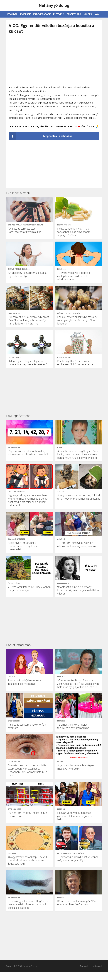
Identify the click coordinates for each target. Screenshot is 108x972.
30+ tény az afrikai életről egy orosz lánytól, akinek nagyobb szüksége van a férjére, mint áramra (28, 320)
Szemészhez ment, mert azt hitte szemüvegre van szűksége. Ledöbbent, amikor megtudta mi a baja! (27, 770)
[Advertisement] (54, 60)
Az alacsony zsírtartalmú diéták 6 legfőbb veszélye (27, 274)
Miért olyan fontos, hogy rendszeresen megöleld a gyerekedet (23, 546)
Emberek (25, 14)
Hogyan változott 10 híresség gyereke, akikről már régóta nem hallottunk (76, 816)
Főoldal (12, 14)
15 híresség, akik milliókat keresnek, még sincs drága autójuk (78, 858)
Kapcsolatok (14, 313)
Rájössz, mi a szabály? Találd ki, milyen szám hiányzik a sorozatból (28, 453)
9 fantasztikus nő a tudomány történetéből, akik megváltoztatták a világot (78, 590)
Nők (97, 14)
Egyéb (59, 853)
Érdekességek (42, 14)
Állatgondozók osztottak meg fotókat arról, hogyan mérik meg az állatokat (78, 497)
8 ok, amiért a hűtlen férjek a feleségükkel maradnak (24, 682)
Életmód (58, 14)
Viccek (88, 14)
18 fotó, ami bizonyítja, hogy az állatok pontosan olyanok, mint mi (76, 544)
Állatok (61, 492)
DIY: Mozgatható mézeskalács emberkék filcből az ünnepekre (75, 363)
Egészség (26, 269)
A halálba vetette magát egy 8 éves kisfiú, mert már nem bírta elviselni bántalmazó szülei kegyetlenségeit (77, 454)
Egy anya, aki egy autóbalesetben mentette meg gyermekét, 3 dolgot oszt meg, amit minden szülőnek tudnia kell (28, 500)
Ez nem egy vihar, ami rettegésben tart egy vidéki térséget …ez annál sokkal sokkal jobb (28, 904)
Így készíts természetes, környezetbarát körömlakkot (24, 230)
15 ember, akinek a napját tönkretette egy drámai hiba (73, 726)
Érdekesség (74, 14)
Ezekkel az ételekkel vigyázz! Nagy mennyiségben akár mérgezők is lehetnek (77, 320)
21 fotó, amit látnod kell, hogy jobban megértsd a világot (29, 588)
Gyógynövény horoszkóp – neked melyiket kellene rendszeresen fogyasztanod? (27, 860)
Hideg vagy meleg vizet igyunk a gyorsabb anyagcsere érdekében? (27, 363)
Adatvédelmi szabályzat (91, 966)
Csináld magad (15, 225)
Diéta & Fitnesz (64, 225)
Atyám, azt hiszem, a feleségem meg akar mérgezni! (76, 767)
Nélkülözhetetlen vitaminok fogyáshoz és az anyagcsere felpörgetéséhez (73, 232)
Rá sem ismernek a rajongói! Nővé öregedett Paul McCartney (77, 903)
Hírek (59, 447)
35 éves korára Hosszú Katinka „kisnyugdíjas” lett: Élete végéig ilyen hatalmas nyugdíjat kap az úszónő (78, 684)
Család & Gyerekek (16, 492)
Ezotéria (12, 853)
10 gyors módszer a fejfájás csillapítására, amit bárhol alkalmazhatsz (73, 276)
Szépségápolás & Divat (33, 225)
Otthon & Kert (14, 809)
